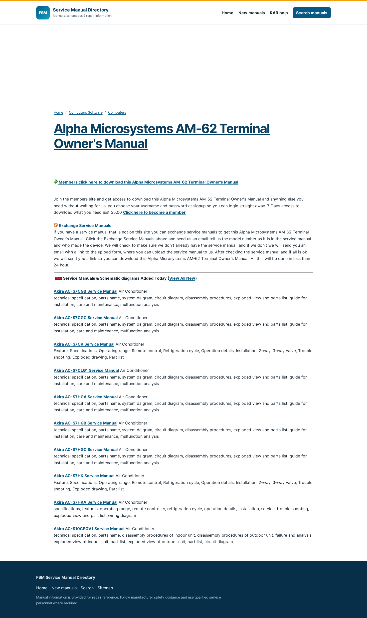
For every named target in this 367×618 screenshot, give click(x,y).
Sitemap (105, 587)
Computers (117, 112)
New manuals (251, 12)
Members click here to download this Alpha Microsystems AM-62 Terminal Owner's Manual (148, 182)
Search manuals (311, 12)
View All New (182, 278)
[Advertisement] (183, 62)
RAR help (279, 12)
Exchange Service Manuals (85, 225)
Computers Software (86, 112)
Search (87, 587)
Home (227, 12)
